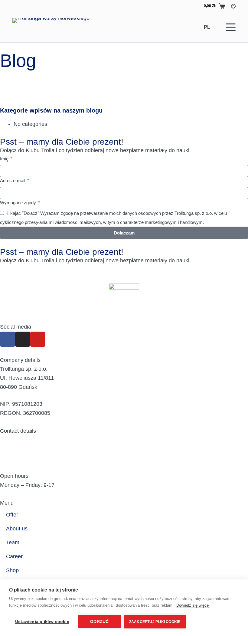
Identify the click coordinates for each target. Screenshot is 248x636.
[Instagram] (22, 339)
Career (14, 556)
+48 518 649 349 (20, 467)
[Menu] (231, 27)
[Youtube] (37, 339)
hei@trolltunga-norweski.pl (32, 449)
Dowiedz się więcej (193, 605)
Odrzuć (99, 621)
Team (12, 542)
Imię (5, 158)
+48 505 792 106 (20, 458)
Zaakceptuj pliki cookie (155, 622)
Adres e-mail (13, 180)
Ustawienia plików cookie (42, 621)
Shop (12, 570)
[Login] (233, 6)
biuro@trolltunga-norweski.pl (34, 440)
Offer (12, 515)
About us (17, 529)
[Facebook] (7, 339)
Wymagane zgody (18, 202)
